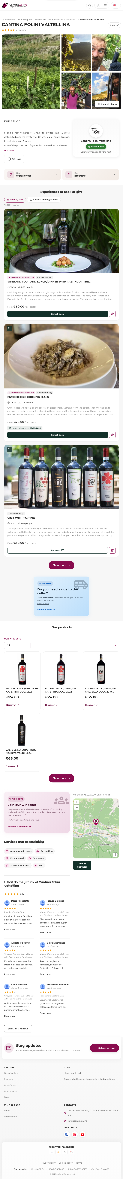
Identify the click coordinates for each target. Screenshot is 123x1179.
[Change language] (116, 5)
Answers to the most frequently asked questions (89, 1079)
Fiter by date (15, 199)
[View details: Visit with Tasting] (61, 477)
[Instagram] (75, 1134)
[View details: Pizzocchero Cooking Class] (61, 356)
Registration (10, 1116)
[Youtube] (83, 1134)
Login (7, 1110)
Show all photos (107, 104)
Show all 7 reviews (18, 1028)
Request (57, 550)
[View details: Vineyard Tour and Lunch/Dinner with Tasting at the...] (61, 241)
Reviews (8, 1079)
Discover (12, 704)
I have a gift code (73, 1073)
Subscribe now (104, 1048)
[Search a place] (89, 5)
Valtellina (70, 19)
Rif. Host (14, 159)
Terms (79, 1162)
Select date (57, 314)
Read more (9, 929)
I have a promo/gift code (44, 199)
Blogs (7, 1097)
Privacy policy (48, 1162)
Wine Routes (56, 19)
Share (114, 25)
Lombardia (40, 19)
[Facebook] (67, 1134)
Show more (9, 151)
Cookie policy (66, 1162)
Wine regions (25, 19)
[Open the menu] (101, 5)
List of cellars (11, 1073)
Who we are (10, 1091)
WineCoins (9, 1085)
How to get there (82, 865)
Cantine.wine (8, 19)
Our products (12, 639)
